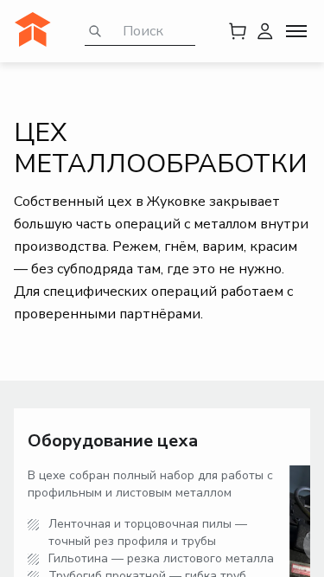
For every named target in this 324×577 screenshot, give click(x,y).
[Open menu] (296, 31)
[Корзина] (237, 31)
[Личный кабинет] (265, 31)
